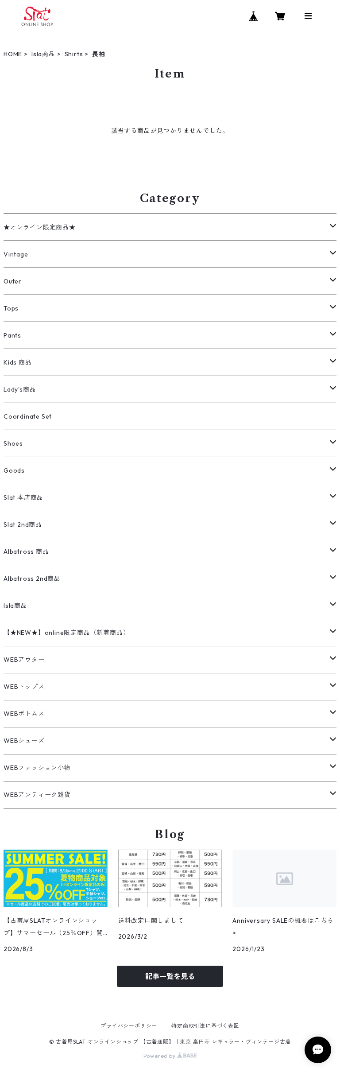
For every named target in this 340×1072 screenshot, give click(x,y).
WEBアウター (24, 660)
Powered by (160, 1056)
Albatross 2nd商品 (32, 579)
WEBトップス (24, 687)
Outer (13, 281)
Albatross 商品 (26, 551)
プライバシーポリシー (128, 1025)
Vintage (16, 254)
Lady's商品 (20, 389)
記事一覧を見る (170, 976)
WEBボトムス (24, 714)
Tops (11, 308)
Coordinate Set (28, 416)
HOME (13, 54)
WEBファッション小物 (37, 768)
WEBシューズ (24, 741)
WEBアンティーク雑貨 (37, 795)
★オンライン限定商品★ (40, 227)
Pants (12, 335)
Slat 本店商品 (23, 497)
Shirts (74, 54)
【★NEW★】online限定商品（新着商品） (66, 633)
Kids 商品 (18, 362)
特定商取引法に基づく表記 (205, 1025)
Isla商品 (43, 54)
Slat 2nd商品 (23, 524)
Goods (14, 470)
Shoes (13, 443)
